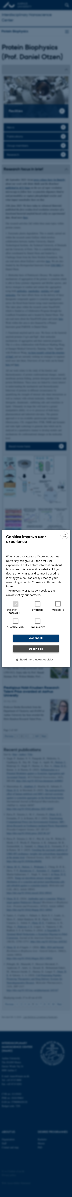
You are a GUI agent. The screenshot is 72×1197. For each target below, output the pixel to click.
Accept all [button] (36, 638)
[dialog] (36, 598)
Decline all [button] (36, 648)
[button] (36, 660)
